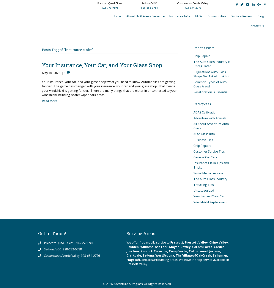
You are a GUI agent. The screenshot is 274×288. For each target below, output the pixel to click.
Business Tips (203, 140)
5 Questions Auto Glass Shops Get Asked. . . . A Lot (211, 74)
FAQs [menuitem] (198, 16)
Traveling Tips (203, 185)
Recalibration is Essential (210, 92)
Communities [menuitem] (217, 16)
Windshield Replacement (210, 202)
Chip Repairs (202, 146)
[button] (163, 16)
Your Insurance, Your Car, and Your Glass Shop (102, 65)
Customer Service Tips (209, 151)
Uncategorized (203, 190)
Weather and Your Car (209, 196)
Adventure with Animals (209, 118)
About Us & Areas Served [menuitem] (143, 16)
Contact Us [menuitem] (256, 26)
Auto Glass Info (204, 134)
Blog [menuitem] (260, 16)
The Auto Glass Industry (210, 179)
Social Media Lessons (208, 173)
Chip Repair (201, 56)
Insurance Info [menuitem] (179, 16)
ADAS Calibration (205, 112)
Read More (49, 101)
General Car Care (205, 157)
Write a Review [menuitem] (242, 16)
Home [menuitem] (117, 16)
